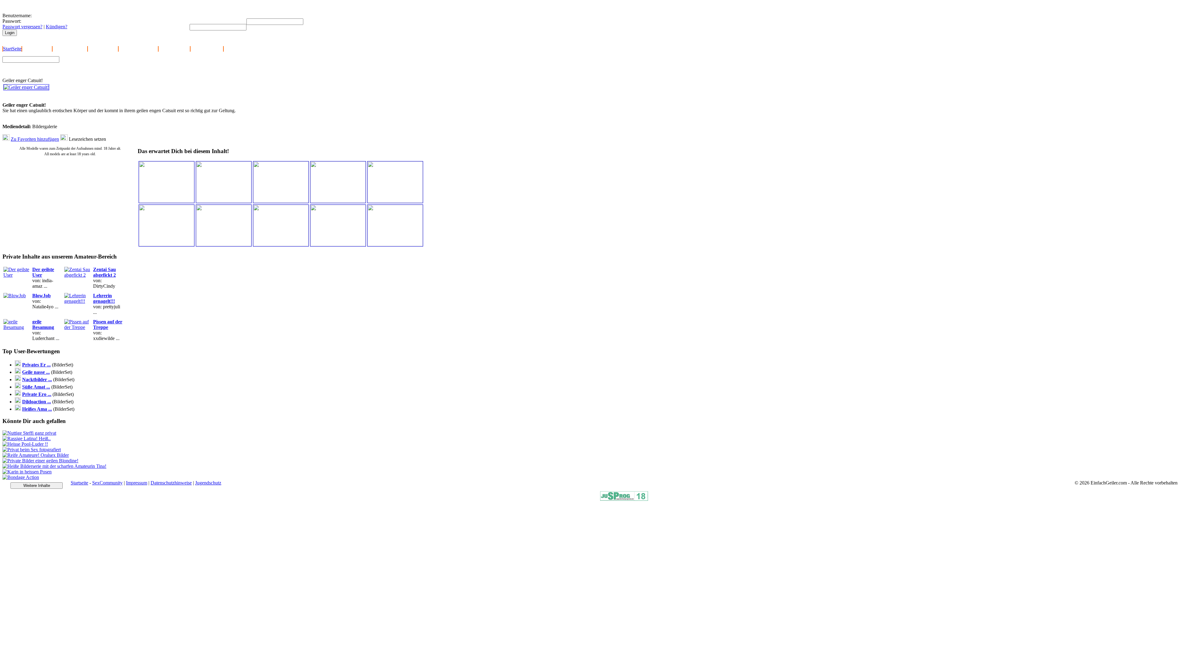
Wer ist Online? (103, 48)
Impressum (136, 482)
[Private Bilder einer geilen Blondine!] (40, 460)
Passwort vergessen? (22, 26)
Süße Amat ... (36, 386)
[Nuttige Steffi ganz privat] (29, 433)
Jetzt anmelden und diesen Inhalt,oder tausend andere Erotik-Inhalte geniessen (45, 96)
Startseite (79, 482)
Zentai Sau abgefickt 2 (104, 272)
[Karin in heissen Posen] (27, 471)
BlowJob (41, 295)
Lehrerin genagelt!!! (104, 298)
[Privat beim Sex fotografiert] (31, 449)
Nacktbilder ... (37, 379)
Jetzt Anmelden (37, 48)
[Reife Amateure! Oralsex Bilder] (35, 455)
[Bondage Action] (20, 477)
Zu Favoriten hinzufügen (35, 139)
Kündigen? (56, 26)
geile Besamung (43, 324)
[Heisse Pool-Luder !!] (25, 444)
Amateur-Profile (174, 48)
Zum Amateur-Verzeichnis (88, 64)
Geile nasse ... (36, 372)
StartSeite (12, 48)
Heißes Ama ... (37, 409)
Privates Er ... (36, 364)
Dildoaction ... (36, 401)
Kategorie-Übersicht (138, 48)
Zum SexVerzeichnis (83, 70)
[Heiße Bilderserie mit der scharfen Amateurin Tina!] (54, 466)
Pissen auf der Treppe (107, 324)
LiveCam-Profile (207, 48)
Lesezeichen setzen (87, 139)
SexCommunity (107, 482)
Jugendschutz (208, 482)
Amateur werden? (70, 48)
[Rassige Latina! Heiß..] (26, 438)
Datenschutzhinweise (171, 482)
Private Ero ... (36, 394)
